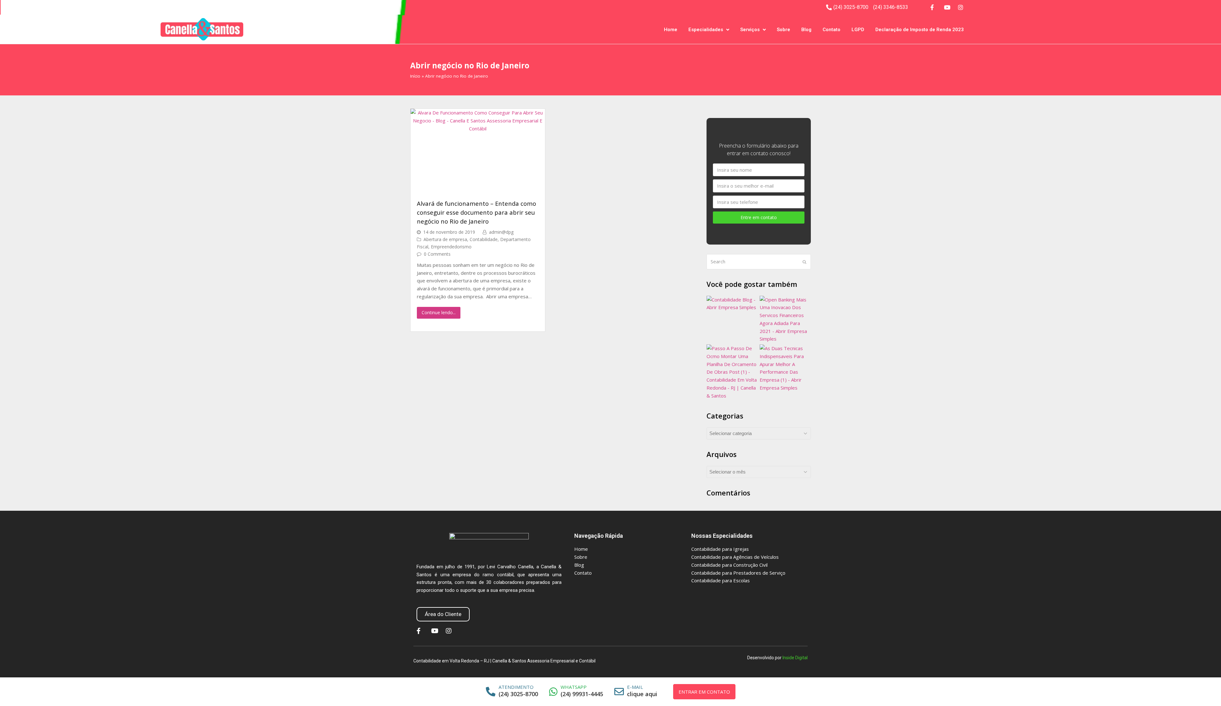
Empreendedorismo (451, 247)
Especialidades (705, 29)
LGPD (858, 29)
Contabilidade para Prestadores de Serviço (738, 573)
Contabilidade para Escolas (720, 580)
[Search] (759, 261)
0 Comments (437, 254)
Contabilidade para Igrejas (720, 549)
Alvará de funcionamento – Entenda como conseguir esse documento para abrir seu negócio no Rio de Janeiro (476, 212)
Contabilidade (484, 239)
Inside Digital (795, 657)
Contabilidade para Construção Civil (729, 565)
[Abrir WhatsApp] (1208, 690)
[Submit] (804, 262)
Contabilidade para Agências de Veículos (735, 557)
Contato (831, 29)
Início (415, 76)
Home (670, 29)
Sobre (783, 29)
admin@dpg (501, 232)
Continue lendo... (439, 312)
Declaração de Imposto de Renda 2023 (919, 29)
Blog (806, 29)
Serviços (750, 29)
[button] (443, 614)
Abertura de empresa (445, 239)
